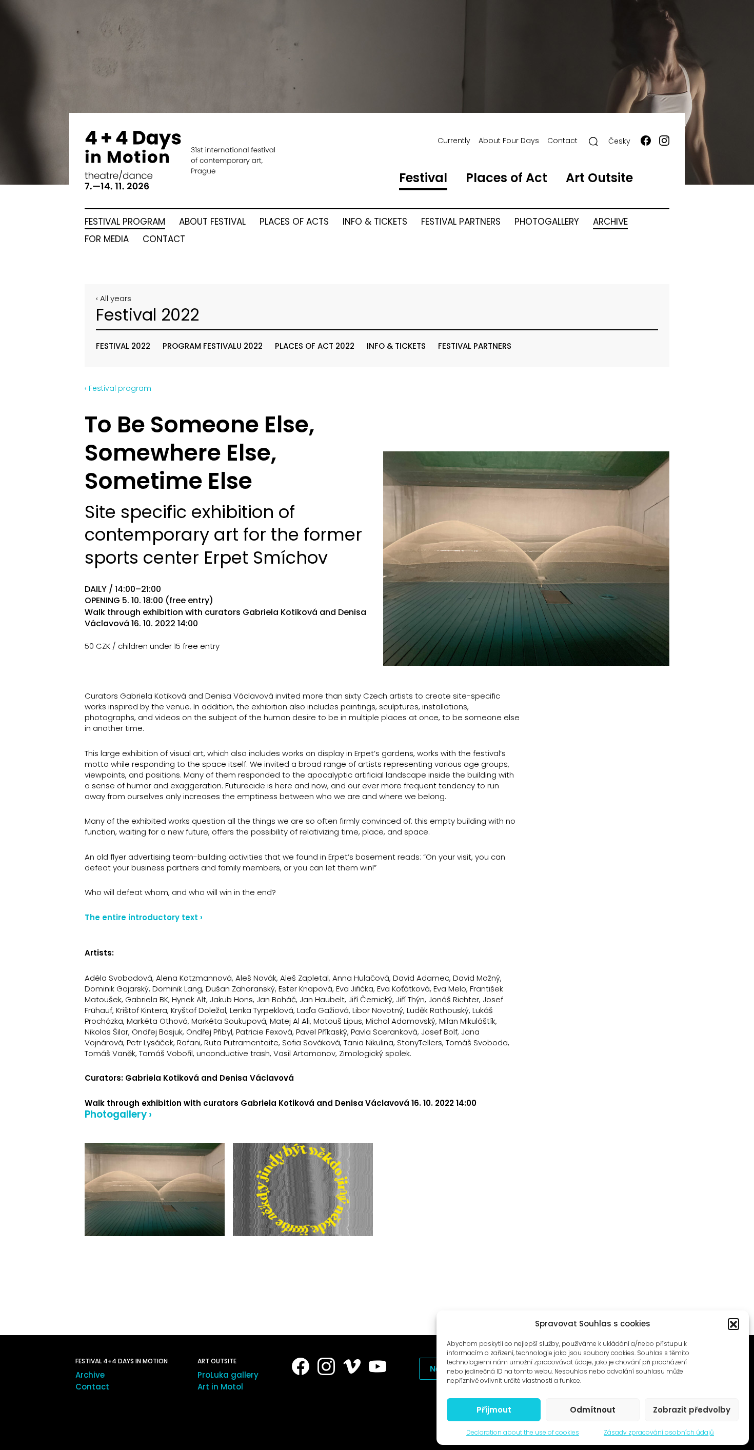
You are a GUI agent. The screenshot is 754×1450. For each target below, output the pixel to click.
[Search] (593, 141)
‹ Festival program (118, 388)
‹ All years (113, 298)
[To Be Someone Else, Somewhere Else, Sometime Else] (526, 558)
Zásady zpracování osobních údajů (659, 1432)
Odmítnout (593, 1409)
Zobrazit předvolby (691, 1409)
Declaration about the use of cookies (522, 1432)
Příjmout (494, 1409)
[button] (733, 1324)
